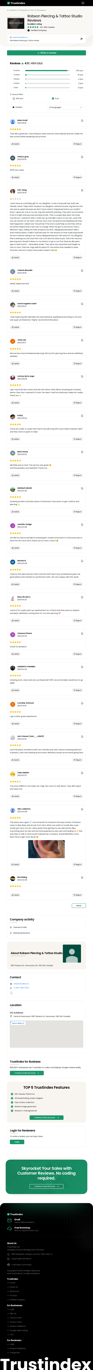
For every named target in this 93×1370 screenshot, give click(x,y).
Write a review (48, 52)
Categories (15, 1352)
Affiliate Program (17, 1299)
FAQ (11, 1334)
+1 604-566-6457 (21, 987)
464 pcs (19, 98)
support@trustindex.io (24, 1222)
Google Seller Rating (19, 1330)
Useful (16, 144)
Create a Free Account (44, 1186)
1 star (15, 87)
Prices (12, 1283)
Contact (13, 1295)
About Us (14, 1287)
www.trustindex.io (15, 1273)
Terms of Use (16, 1317)
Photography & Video (26, 10)
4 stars (16, 75)
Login (17, 1142)
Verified (18, 107)
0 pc (57, 98)
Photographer (41, 10)
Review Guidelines (18, 1326)
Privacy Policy (16, 1322)
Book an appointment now (26, 1230)
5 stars (16, 70)
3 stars (16, 79)
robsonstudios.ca (21, 983)
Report (78, 144)
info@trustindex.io (32, 1273)
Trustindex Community (21, 1264)
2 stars (16, 83)
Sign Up (13, 1313)
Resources (14, 1291)
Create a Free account (25, 1073)
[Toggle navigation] (83, 3)
